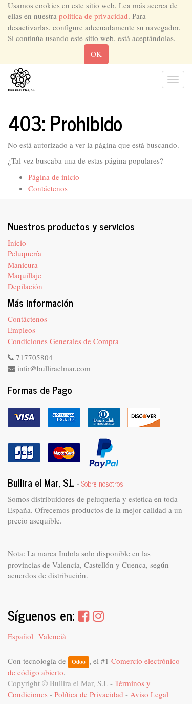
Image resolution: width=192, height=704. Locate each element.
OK (96, 54)
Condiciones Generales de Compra (63, 341)
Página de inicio (53, 177)
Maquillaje (24, 275)
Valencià (52, 636)
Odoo (79, 661)
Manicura (23, 264)
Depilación (25, 286)
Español (20, 636)
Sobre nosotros (102, 483)
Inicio (17, 242)
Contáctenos (48, 188)
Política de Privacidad (88, 694)
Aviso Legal (149, 694)
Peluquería (24, 253)
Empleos (21, 330)
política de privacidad (93, 16)
